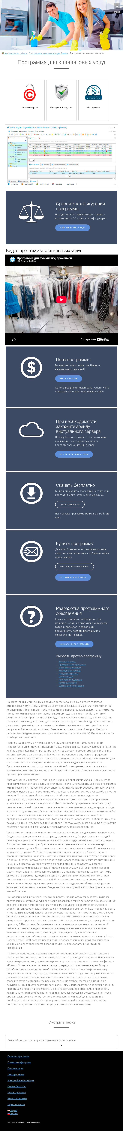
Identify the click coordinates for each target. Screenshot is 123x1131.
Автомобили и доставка (70, 680)
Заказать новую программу (74, 644)
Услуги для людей (68, 683)
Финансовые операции (70, 668)
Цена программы (69, 379)
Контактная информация (73, 577)
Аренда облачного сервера (74, 454)
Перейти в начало (16, 1105)
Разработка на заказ (17, 1099)
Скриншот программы (18, 1056)
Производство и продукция (72, 665)
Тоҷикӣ (13, 1111)
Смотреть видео (15, 1068)
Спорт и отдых (66, 677)
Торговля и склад (67, 662)
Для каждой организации (71, 686)
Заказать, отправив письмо (74, 567)
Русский (14, 1114)
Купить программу (17, 1093)
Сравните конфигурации (73, 228)
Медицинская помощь (70, 671)
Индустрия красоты (68, 674)
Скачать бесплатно (70, 504)
